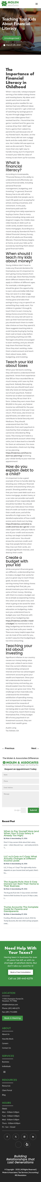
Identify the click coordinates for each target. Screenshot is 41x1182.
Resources (6, 1086)
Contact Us (6, 1048)
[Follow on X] (16, 1136)
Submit (33, 810)
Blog (4, 1095)
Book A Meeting (12, 1018)
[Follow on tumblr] (27, 1144)
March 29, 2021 (13, 45)
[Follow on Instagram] (24, 1136)
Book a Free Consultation (20, 972)
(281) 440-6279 (14, 1008)
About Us (5, 1034)
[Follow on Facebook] (7, 1136)
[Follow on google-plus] (18, 1144)
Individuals (6, 1066)
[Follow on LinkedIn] (33, 1136)
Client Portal (7, 1090)
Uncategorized (11, 38)
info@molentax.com (10, 1004)
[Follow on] (24, 1144)
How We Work (7, 1039)
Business (5, 1062)
